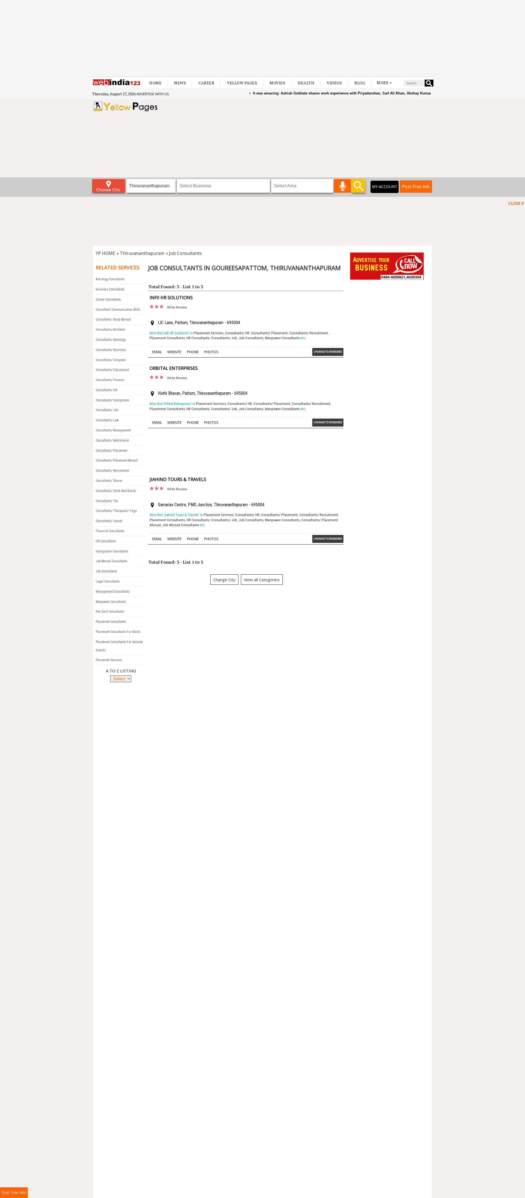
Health (306, 82)
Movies (277, 82)
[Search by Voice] (342, 186)
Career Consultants (108, 299)
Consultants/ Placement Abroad (117, 460)
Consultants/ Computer (111, 360)
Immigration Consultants (112, 551)
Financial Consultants (110, 531)
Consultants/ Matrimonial (112, 440)
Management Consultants (113, 592)
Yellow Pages (242, 82)
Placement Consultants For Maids (118, 632)
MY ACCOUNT (384, 186)
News (180, 82)
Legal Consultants (108, 581)
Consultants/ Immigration (112, 400)
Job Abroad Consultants (111, 561)
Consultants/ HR (106, 390)
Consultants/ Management (113, 430)
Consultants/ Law (107, 420)
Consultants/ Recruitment (112, 471)
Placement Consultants (111, 622)
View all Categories (262, 579)
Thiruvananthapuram (142, 253)
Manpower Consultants (111, 602)
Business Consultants (110, 289)
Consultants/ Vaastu (109, 521)
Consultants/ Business (111, 350)
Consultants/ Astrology (111, 340)
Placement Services (109, 660)
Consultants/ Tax (107, 501)
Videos (334, 82)
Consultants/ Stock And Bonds (116, 491)
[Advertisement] (262, 38)
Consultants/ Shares (109, 481)
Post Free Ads (416, 186)
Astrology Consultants (110, 279)
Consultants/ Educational (112, 370)
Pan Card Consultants (110, 612)
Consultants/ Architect (110, 330)
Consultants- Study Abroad (113, 319)
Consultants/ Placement (111, 451)
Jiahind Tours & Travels (178, 479)
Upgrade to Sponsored (328, 351)
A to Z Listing (121, 670)
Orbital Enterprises (174, 368)
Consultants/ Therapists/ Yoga (116, 511)
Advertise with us (152, 93)
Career (206, 82)
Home (155, 82)
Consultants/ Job (107, 410)
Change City (224, 579)
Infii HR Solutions (171, 298)
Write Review (177, 307)
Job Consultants (185, 253)
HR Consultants (106, 541)
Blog (359, 82)
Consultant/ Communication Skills (118, 310)
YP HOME (105, 253)
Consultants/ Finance (110, 380)
